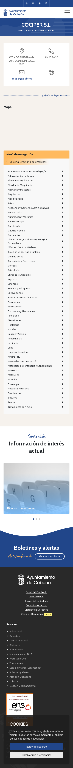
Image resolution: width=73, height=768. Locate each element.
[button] (33, 519)
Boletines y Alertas (20, 672)
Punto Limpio (16, 649)
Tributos (14, 681)
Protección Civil (18, 658)
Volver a (28, 161)
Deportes (15, 636)
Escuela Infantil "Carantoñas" (25, 667)
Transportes (16, 663)
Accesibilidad (37, 596)
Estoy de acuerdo (36, 746)
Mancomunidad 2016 (21, 654)
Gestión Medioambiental (23, 685)
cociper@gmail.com (22, 78)
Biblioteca (15, 645)
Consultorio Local (19, 640)
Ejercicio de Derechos (36, 609)
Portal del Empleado (36, 592)
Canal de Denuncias (32, 614)
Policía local (16, 631)
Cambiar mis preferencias (36, 754)
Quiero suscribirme (49, 556)
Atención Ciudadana (20, 676)
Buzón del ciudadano (36, 601)
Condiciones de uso (36, 605)
